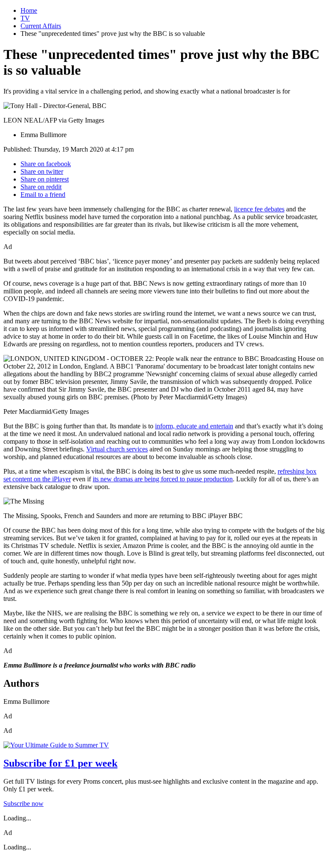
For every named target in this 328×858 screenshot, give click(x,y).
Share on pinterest (44, 179)
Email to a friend (42, 194)
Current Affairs (40, 25)
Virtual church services (117, 449)
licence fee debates (259, 209)
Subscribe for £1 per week (60, 763)
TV (25, 18)
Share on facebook (45, 163)
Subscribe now (23, 803)
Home (28, 10)
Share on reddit (41, 186)
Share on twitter (41, 171)
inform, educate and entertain (194, 426)
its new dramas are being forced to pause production (163, 479)
